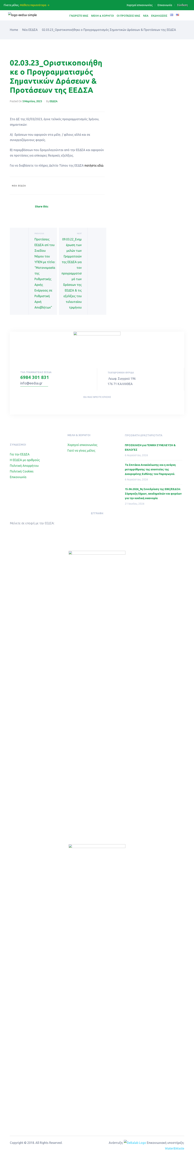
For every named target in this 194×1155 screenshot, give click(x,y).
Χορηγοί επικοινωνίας (140, 5)
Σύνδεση (182, 5)
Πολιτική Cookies (22, 471)
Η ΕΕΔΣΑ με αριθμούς (25, 460)
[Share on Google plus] (68, 206)
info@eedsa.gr (31, 383)
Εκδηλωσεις (159, 15)
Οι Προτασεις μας (128, 15)
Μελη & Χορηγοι (102, 15)
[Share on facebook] (50, 206)
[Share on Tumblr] (64, 206)
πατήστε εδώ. (94, 165)
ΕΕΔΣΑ (54, 101)
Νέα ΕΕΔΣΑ (19, 186)
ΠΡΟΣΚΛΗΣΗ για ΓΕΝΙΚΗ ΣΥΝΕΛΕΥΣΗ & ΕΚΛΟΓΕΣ (150, 447)
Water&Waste (174, 1148)
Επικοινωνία (165, 5)
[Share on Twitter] (55, 206)
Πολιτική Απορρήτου (24, 465)
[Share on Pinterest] (73, 206)
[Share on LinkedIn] (59, 206)
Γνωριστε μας (78, 15)
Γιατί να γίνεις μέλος (81, 450)
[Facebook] (92, 405)
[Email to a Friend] (78, 206)
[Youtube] (101, 405)
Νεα (145, 15)
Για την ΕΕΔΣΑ (20, 454)
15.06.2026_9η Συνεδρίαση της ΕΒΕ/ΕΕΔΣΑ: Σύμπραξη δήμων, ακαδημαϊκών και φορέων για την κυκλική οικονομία (153, 494)
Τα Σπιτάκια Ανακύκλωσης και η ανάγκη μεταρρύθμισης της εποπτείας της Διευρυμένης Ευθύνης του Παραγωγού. (150, 469)
